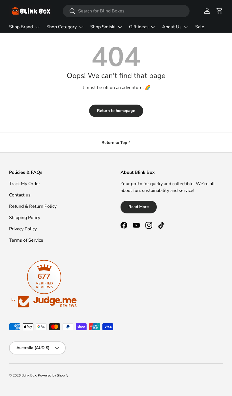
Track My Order (24, 184)
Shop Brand (21, 27)
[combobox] (126, 11)
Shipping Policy (24, 218)
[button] (219, 11)
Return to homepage (116, 110)
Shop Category (61, 27)
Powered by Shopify (53, 375)
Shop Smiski (102, 27)
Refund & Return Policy (33, 206)
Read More (138, 206)
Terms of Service (26, 240)
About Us (172, 27)
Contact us (20, 195)
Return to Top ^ (116, 142)
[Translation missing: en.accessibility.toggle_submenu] (37, 27)
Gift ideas (139, 27)
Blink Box (29, 375)
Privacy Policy (23, 229)
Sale (199, 27)
